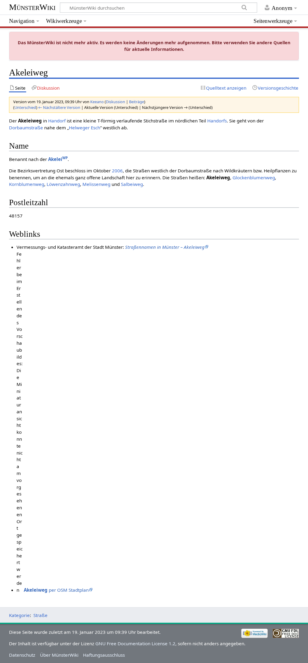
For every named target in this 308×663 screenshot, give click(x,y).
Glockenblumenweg (254, 177)
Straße (40, 615)
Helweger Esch (84, 128)
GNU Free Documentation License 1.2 (135, 643)
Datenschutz (22, 655)
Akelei (58, 159)
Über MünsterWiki (59, 655)
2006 (117, 171)
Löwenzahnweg (63, 184)
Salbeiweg (132, 184)
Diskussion (115, 101)
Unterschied (25, 107)
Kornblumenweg (26, 184)
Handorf (57, 121)
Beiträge (136, 101)
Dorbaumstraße (26, 128)
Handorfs (217, 121)
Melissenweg (96, 184)
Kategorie (19, 615)
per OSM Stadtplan (56, 590)
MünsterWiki (32, 7)
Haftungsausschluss (104, 655)
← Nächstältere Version (59, 107)
